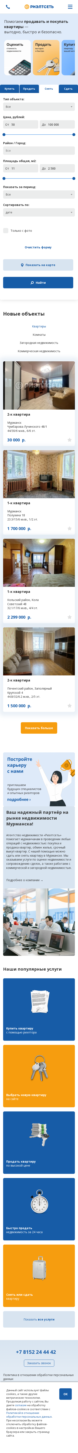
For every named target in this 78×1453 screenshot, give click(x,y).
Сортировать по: (16, 205)
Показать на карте (40, 265)
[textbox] (39, 151)
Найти (41, 283)
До (44, 124)
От (7, 124)
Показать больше (39, 728)
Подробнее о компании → (24, 880)
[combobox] (39, 107)
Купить (10, 88)
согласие (21, 1405)
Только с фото (21, 230)
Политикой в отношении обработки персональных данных (29, 1414)
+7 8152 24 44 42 (36, 1351)
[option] (17, 57)
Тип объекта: (13, 99)
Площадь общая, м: (19, 161)
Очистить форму (38, 247)
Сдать (68, 88)
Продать (29, 88)
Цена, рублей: (14, 117)
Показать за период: (19, 187)
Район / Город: (14, 143)
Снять (49, 88)
